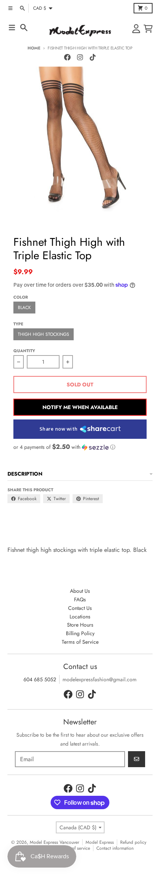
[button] (80, 447)
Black (24, 307)
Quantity (24, 351)
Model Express (100, 842)
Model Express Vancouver (54, 842)
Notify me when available (80, 407)
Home (34, 48)
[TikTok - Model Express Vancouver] (92, 57)
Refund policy (133, 842)
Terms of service (75, 848)
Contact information (115, 848)
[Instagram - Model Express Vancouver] (80, 57)
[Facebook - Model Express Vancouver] (67, 57)
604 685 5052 (39, 679)
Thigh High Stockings (43, 334)
